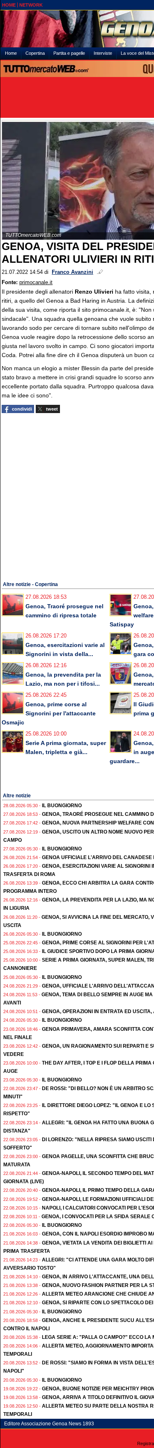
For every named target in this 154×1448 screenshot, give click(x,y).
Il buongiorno (62, 805)
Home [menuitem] (11, 53)
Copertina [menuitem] (35, 53)
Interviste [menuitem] (103, 53)
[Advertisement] (77, 496)
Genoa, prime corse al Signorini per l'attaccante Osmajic (49, 713)
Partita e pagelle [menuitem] (69, 53)
